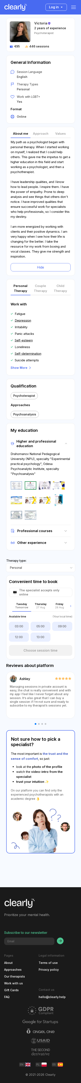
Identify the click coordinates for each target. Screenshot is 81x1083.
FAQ (7, 997)
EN (21, 1064)
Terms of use (48, 962)
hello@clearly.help (52, 997)
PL (37, 1064)
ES (54, 1064)
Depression (23, 320)
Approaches (13, 969)
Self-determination (28, 354)
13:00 (40, 637)
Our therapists (14, 976)
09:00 (62, 626)
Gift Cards (11, 990)
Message (58, 1075)
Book (22, 1075)
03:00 (19, 626)
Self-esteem (24, 340)
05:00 (40, 626)
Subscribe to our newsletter (25, 933)
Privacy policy (49, 969)
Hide (40, 267)
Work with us (13, 983)
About (8, 962)
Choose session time (40, 650)
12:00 (19, 637)
